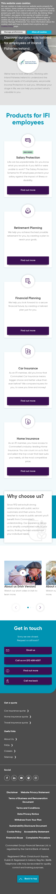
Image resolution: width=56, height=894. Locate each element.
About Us (9, 739)
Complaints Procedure (38, 838)
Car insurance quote (15, 711)
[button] (28, 607)
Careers (8, 751)
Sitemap (8, 757)
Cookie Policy (14, 832)
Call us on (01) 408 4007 (28, 660)
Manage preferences (13, 32)
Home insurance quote (16, 717)
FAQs (7, 745)
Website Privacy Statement (35, 792)
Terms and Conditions (28, 808)
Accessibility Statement (36, 832)
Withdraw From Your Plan (28, 820)
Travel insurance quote (16, 723)
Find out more (28, 190)
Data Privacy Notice (28, 814)
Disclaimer (12, 792)
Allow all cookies (39, 32)
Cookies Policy (7, 26)
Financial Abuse (14, 838)
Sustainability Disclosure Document (28, 826)
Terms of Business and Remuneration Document (28, 800)
